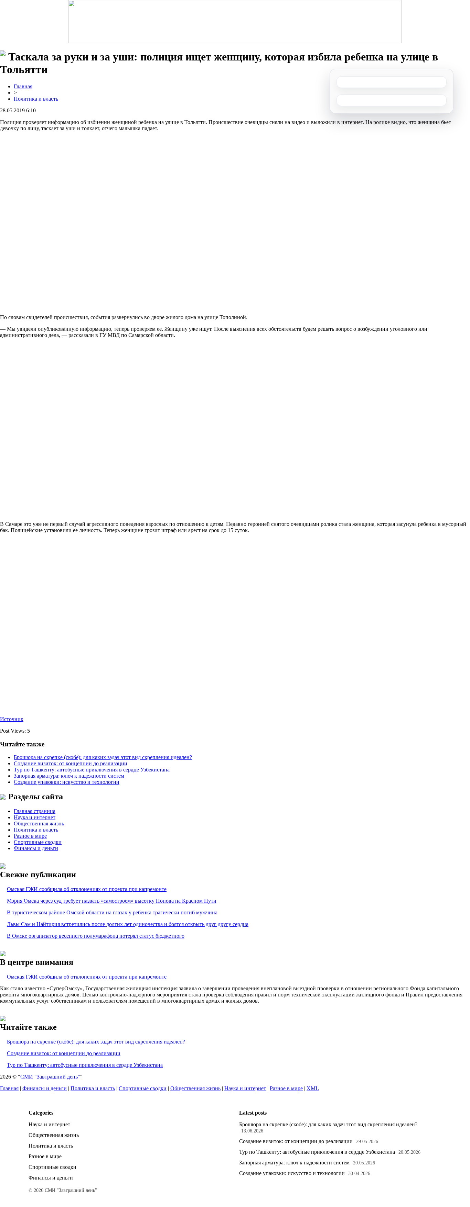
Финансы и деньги (36, 848)
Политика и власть (36, 99)
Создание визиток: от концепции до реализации (70, 763)
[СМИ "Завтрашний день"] (235, 21)
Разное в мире (30, 836)
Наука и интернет (34, 817)
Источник (11, 719)
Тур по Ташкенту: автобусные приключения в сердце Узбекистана (92, 769)
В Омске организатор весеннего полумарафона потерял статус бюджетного (95, 936)
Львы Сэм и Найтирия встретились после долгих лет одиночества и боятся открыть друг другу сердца (127, 924)
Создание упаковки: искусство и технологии (66, 782)
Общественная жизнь (39, 823)
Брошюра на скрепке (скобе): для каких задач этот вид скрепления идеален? (103, 757)
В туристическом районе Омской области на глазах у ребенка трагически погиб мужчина (112, 912)
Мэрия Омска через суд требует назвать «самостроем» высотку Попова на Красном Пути (111, 901)
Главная (23, 86)
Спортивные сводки (38, 842)
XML (313, 1088)
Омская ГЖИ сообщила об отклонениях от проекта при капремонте (87, 889)
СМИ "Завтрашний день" (50, 1077)
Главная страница (34, 811)
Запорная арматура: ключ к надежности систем (69, 776)
